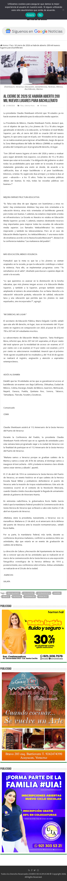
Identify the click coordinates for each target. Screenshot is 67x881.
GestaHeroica (44, 593)
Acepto (30, 15)
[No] (63, 9)
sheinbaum (30, 597)
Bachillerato (13, 593)
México (6, 597)
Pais (11, 45)
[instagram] (38, 870)
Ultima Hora (29, 106)
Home (5, 45)
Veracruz (43, 597)
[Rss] (29, 870)
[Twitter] (34, 870)
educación (29, 593)
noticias (17, 597)
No (40, 15)
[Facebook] (32, 870)
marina (57, 593)
